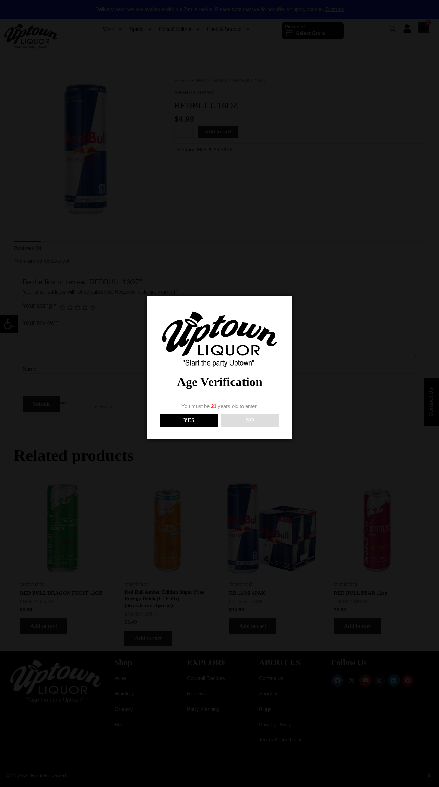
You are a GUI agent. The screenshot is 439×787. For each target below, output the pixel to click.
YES (188, 420)
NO (250, 420)
